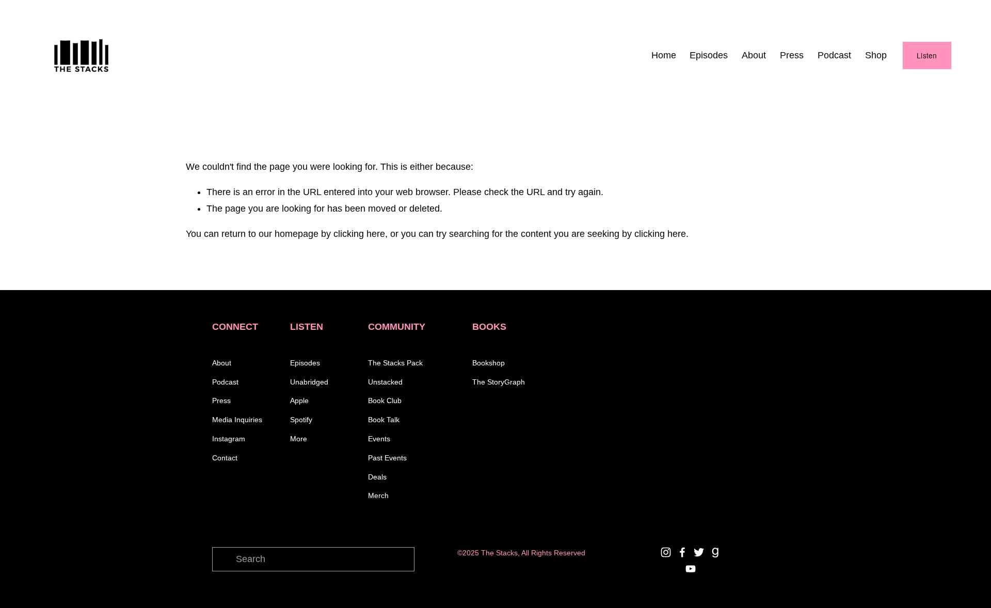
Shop (876, 55)
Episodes (709, 55)
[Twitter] (699, 552)
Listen (927, 55)
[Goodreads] (715, 552)
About (754, 55)
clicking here (359, 234)
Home (663, 55)
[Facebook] (682, 552)
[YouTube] (690, 569)
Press (792, 55)
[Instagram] (666, 552)
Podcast (834, 55)
